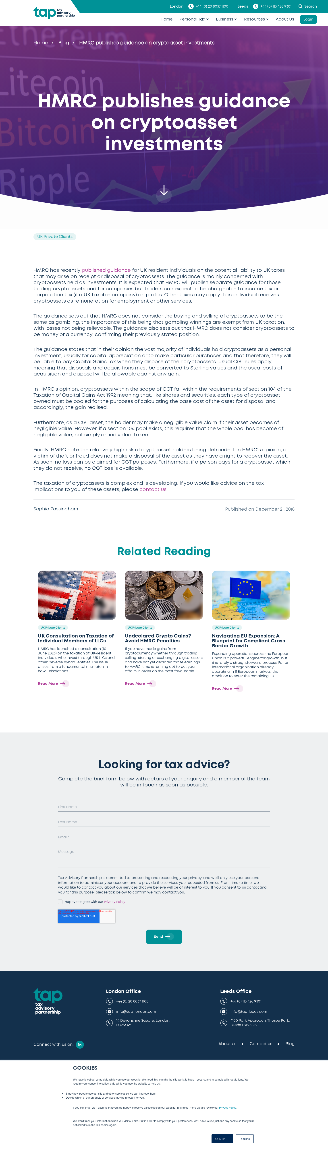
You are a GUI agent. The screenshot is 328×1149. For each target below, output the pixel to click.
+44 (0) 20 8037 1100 (212, 6)
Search (310, 6)
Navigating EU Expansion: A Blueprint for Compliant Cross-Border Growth (249, 640)
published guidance (106, 270)
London (176, 6)
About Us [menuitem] (285, 19)
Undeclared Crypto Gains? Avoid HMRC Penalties (158, 638)
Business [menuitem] (224, 19)
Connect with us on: (53, 1045)
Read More (48, 683)
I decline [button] (245, 1139)
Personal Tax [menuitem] (192, 19)
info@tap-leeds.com (248, 1011)
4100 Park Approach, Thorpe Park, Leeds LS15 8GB (260, 1023)
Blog (63, 42)
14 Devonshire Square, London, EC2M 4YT (143, 1023)
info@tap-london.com (136, 1011)
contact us (152, 489)
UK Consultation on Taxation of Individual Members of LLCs (76, 638)
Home (40, 42)
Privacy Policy (227, 1107)
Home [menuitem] (166, 19)
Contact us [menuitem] (261, 1044)
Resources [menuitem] (254, 19)
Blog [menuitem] (290, 1044)
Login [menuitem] (308, 19)
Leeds (243, 6)
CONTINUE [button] (222, 1139)
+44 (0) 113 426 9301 (276, 6)
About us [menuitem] (227, 1044)
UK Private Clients (55, 237)
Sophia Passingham (55, 509)
